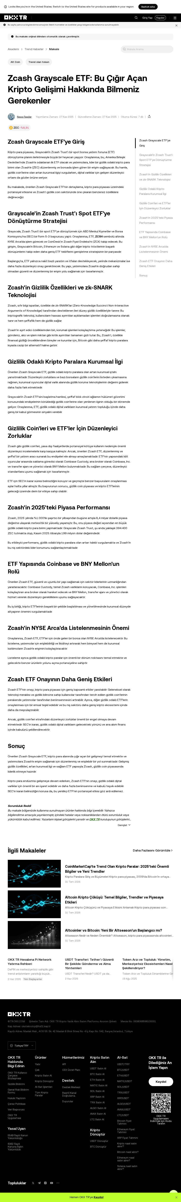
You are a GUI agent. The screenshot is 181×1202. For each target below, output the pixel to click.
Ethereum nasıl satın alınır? (125, 1159)
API (64, 1064)
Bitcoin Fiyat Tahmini (124, 1122)
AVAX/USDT (124, 1109)
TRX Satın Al (97, 1102)
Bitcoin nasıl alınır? (128, 1152)
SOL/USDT (123, 1086)
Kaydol (160, 17)
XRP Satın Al (97, 1096)
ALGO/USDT (124, 1103)
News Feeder (24, 116)
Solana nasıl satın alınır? (127, 1167)
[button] (136, 18)
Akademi (13, 49)
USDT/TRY (123, 1064)
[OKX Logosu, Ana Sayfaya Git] (15, 18)
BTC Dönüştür (98, 1146)
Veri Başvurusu (16, 1109)
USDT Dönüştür (99, 1141)
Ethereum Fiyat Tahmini (126, 1131)
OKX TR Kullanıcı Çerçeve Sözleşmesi (17, 1075)
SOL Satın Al (97, 1091)
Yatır (37, 1064)
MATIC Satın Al (98, 1085)
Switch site (148, 6)
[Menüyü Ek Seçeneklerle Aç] (175, 17)
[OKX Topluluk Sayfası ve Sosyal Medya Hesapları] (57, 1183)
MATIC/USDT (124, 1081)
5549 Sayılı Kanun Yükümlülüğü (18, 1137)
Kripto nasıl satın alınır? (127, 1145)
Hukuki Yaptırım (17, 1098)
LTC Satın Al (97, 1119)
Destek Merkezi (71, 1087)
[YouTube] (51, 1183)
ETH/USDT (123, 1075)
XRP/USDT (123, 1098)
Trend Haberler (34, 49)
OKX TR (94, 819)
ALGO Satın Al (98, 1108)
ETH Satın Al (97, 1079)
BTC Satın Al (97, 1074)
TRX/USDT (123, 1092)
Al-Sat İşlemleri (43, 1086)
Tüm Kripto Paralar (41, 1094)
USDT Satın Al (98, 1068)
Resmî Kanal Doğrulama (69, 1094)
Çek (37, 1069)
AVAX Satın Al (98, 1113)
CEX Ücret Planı (71, 1069)
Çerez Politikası (16, 1103)
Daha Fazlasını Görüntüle (151, 850)
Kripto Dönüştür (44, 1081)
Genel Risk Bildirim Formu (18, 1091)
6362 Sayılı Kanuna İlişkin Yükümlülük (15, 1146)
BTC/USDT (123, 1069)
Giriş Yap (147, 17)
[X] (33, 1183)
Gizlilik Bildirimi (16, 1084)
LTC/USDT (123, 1115)
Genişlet (122, 825)
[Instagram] (45, 1183)
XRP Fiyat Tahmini (127, 1137)
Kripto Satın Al (43, 1075)
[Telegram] (39, 1183)
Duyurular (67, 1101)
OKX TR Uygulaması (14, 1116)
